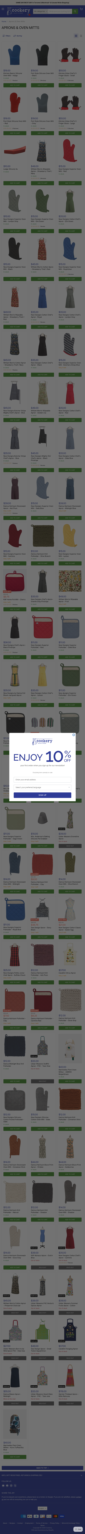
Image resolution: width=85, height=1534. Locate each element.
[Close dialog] (74, 735)
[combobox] (42, 787)
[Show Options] (69, 787)
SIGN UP (42, 795)
